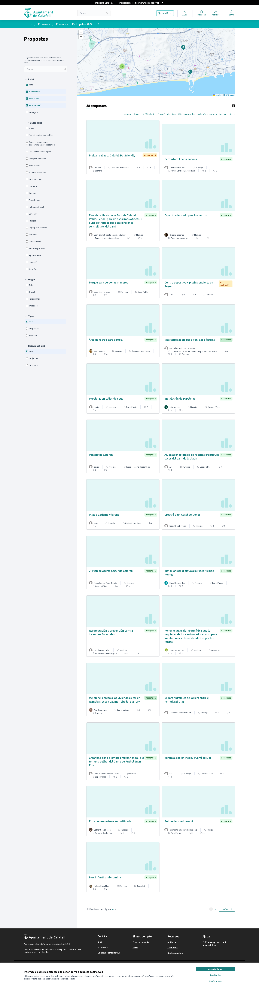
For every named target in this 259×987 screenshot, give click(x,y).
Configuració (215, 981)
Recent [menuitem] (137, 114)
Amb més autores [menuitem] (227, 114)
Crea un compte (140, 942)
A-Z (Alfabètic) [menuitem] (149, 114)
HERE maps (229, 95)
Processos (44, 24)
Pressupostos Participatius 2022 (74, 24)
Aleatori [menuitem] (127, 114)
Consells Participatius (109, 952)
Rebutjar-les (215, 975)
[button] (29, 79)
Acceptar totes (215, 969)
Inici (100, 941)
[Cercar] (106, 13)
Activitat (172, 942)
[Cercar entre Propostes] (65, 69)
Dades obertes (175, 952)
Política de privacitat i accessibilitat (214, 944)
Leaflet (218, 95)
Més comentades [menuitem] (186, 114)
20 (113, 909)
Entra (135, 947)
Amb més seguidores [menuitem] (207, 114)
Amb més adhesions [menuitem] (167, 114)
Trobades (172, 947)
